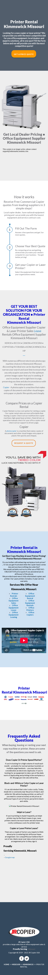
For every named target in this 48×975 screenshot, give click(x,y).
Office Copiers (30, 613)
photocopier (11, 431)
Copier (6, 387)
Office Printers (30, 609)
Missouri (31, 949)
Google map (10, 857)
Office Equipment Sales (14, 600)
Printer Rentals (14, 594)
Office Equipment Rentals (30, 602)
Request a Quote (23, 443)
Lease (37, 331)
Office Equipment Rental (30, 595)
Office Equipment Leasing (14, 614)
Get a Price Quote (24, 54)
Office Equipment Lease (14, 607)
